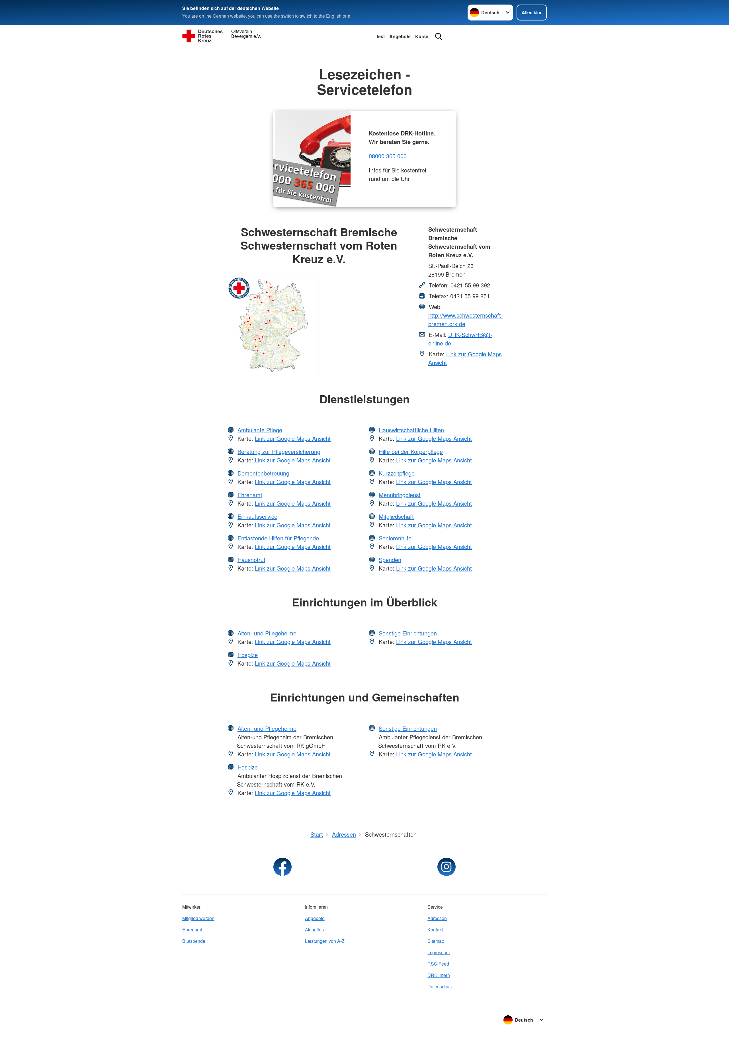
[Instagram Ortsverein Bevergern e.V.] (446, 867)
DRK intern (438, 975)
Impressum (438, 952)
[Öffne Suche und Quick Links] (438, 36)
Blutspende (193, 941)
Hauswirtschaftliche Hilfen (411, 430)
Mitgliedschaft (396, 516)
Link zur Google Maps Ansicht (293, 438)
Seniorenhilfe (395, 538)
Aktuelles (314, 929)
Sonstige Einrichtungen (408, 633)
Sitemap (435, 941)
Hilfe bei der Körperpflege (411, 451)
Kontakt (435, 929)
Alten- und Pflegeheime (266, 633)
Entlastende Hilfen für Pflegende (278, 538)
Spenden (390, 559)
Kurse (421, 36)
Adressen (437, 918)
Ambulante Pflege (259, 430)
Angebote (400, 36)
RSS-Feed (438, 963)
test (381, 36)
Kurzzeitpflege (397, 473)
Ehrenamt (249, 495)
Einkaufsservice (257, 516)
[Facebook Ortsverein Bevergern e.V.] (282, 867)
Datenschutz (440, 986)
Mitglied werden (198, 918)
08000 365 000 (388, 156)
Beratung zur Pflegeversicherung (278, 451)
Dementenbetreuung (263, 473)
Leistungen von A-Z (325, 941)
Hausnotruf (251, 559)
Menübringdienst (400, 495)
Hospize (247, 655)
